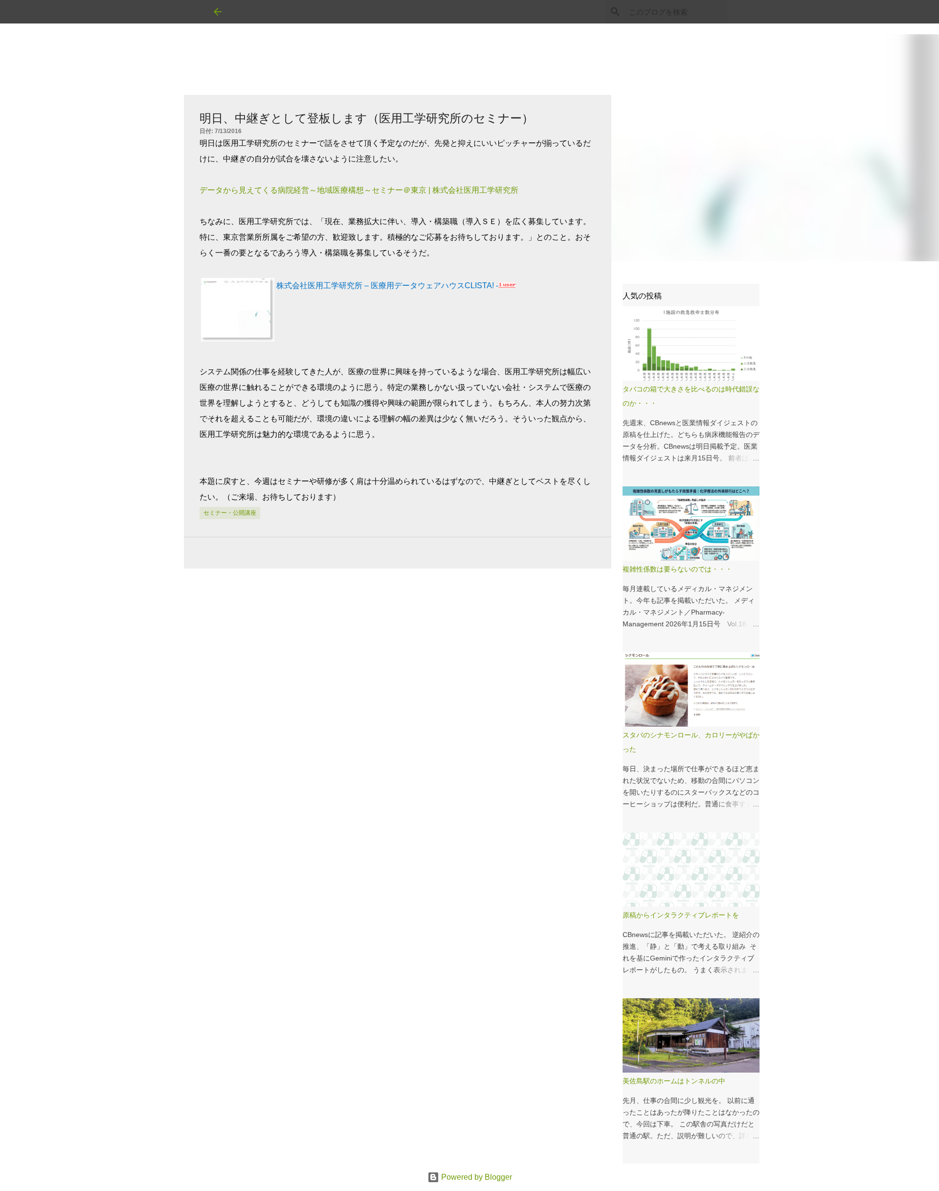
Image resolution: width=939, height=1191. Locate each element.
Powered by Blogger (475, 1177)
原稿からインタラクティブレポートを (681, 915)
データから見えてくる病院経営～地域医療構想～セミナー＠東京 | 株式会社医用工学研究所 (359, 190)
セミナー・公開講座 (229, 512)
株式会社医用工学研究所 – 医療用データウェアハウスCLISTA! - (387, 285)
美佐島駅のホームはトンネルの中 (674, 1081)
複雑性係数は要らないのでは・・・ (677, 569)
